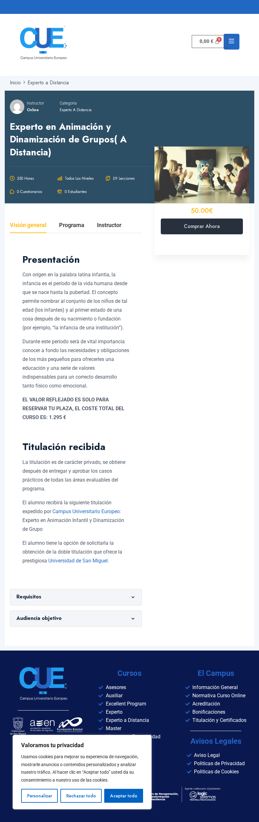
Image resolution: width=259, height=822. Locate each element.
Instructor (35, 103)
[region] (82, 772)
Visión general (28, 225)
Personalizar (39, 796)
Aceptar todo (123, 796)
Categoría (68, 103)
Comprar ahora (202, 226)
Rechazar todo (81, 796)
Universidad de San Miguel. (78, 561)
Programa (71, 225)
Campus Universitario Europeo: (86, 511)
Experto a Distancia (76, 110)
